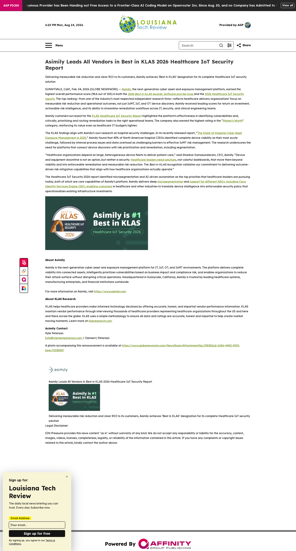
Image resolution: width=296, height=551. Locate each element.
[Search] (221, 45)
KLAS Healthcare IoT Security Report (117, 116)
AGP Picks (11, 5)
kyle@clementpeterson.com (63, 338)
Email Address (20, 518)
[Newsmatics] (24, 288)
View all (287, 5)
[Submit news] (24, 262)
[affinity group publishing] (24, 280)
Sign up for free (37, 533)
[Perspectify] (24, 271)
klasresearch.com (100, 321)
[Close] (67, 476)
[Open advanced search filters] (229, 45)
